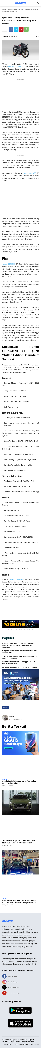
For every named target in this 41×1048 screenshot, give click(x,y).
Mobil (3, 839)
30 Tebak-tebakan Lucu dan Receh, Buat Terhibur (19, 667)
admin (6, 36)
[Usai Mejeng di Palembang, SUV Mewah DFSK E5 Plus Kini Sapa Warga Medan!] (20, 873)
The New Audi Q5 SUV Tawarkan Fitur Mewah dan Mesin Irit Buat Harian (18, 842)
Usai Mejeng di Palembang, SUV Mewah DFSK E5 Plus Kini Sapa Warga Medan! (19, 901)
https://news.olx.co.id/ (15, 719)
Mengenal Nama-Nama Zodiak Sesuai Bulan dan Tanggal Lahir (19, 651)
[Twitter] (16, 29)
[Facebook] (11, 29)
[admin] (5, 717)
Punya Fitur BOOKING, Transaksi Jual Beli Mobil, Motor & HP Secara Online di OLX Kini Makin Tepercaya (18, 645)
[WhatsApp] (26, 29)
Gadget (4, 779)
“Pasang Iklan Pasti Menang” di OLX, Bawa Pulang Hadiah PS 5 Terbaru (19, 657)
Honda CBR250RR (15, 66)
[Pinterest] (21, 29)
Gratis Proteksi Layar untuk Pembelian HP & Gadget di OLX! (19, 782)
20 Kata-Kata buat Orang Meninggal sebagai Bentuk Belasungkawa (18, 663)
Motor (4, 9)
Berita (4, 898)
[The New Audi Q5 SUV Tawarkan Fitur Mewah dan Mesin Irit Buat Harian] (20, 813)
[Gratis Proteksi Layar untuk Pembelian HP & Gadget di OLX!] (20, 754)
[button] (8, 630)
